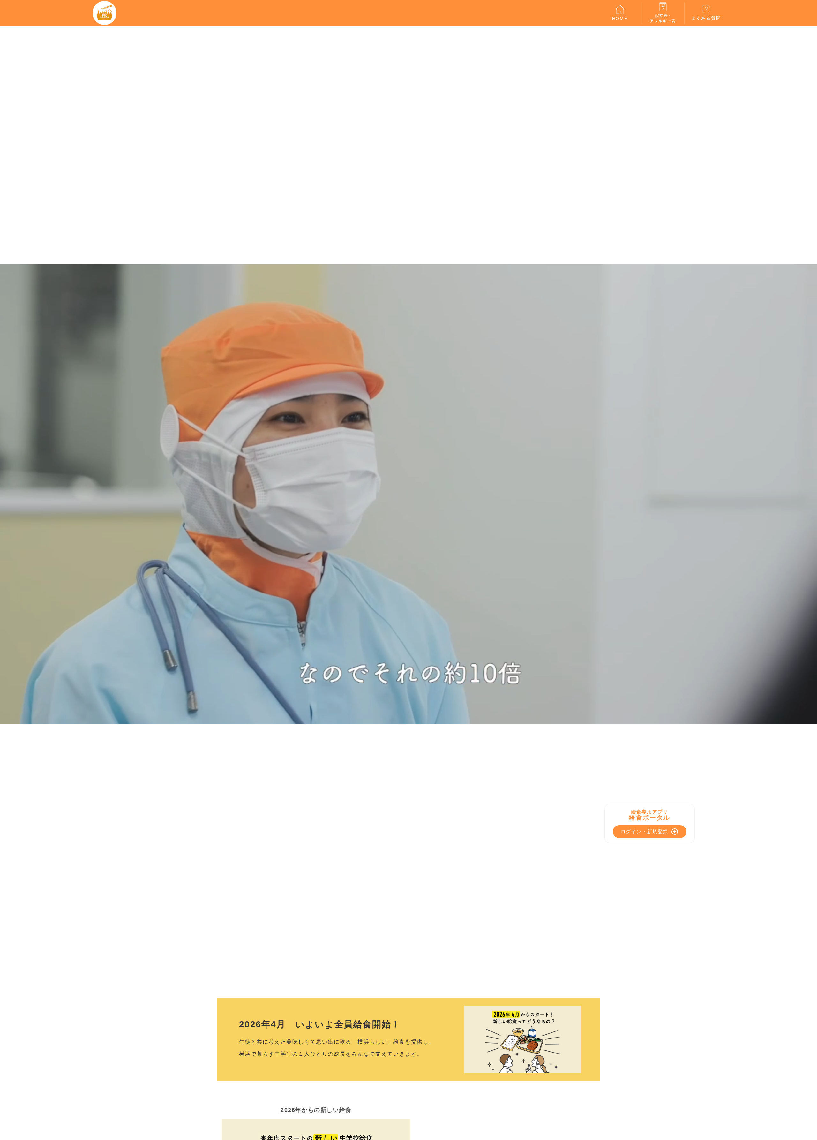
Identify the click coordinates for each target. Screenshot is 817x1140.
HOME (619, 18)
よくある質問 (706, 18)
